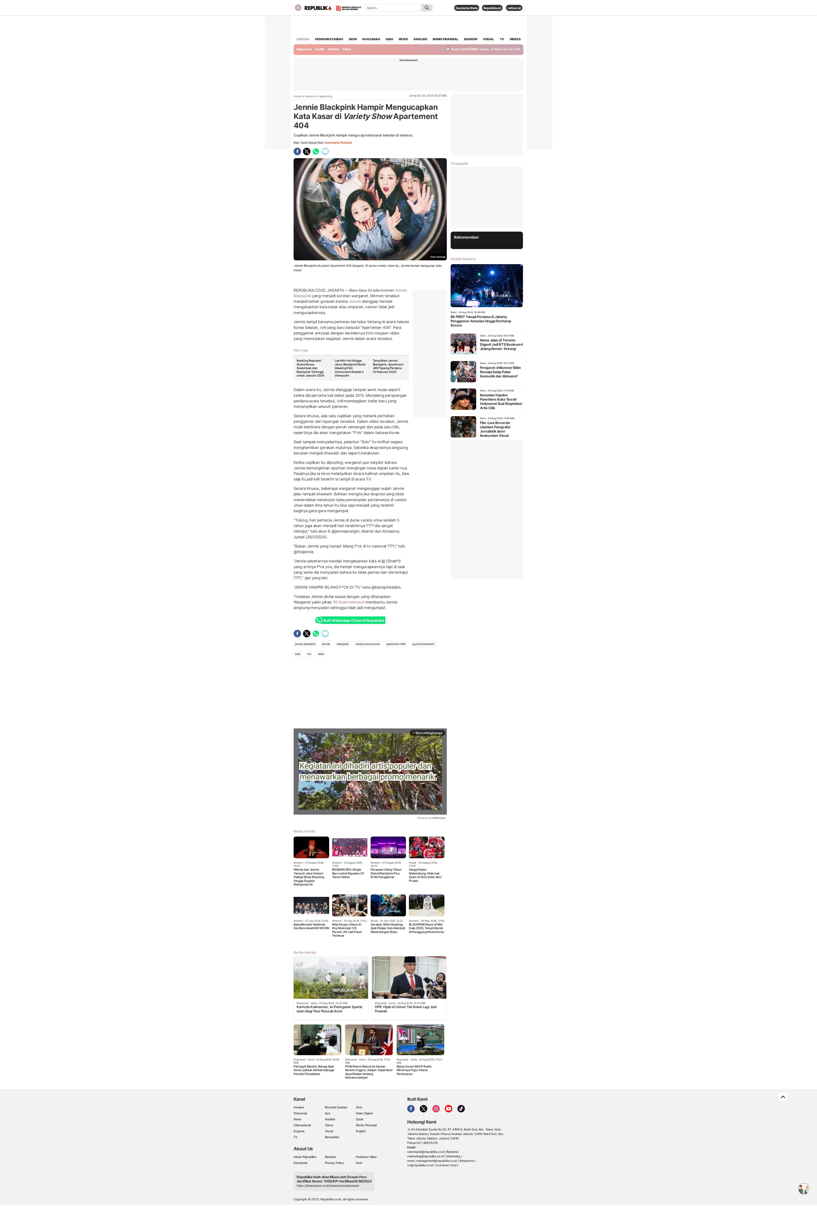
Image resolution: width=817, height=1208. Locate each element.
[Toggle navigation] (298, 7)
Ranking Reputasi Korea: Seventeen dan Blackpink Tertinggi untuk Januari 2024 (310, 368)
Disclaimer (301, 1163)
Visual (329, 1131)
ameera (302, 39)
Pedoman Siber (366, 1157)
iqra (389, 39)
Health (319, 49)
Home (297, 96)
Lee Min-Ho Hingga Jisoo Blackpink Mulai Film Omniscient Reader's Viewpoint (350, 368)
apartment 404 (396, 644)
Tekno (347, 49)
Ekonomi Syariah (329, 39)
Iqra (327, 1113)
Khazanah (300, 1113)
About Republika (305, 1157)
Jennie (355, 301)
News (297, 1119)
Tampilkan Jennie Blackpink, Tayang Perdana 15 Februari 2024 (388, 366)
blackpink (343, 644)
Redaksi (330, 1157)
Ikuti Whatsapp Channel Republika (353, 620)
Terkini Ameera (463, 259)
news (403, 39)
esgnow (470, 39)
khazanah (371, 39)
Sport (359, 1119)
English (361, 1131)
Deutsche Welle (467, 8)
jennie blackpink (305, 644)
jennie (326, 644)
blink (321, 654)
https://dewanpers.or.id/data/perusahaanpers (328, 1185)
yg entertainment (423, 644)
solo (297, 654)
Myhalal (333, 49)
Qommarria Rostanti (338, 142)
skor (353, 39)
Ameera (310, 96)
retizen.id (514, 8)
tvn (309, 654)
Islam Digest (364, 1113)
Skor (359, 1107)
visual (488, 39)
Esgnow (299, 1131)
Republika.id (492, 8)
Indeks (515, 39)
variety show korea (368, 644)
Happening (304, 49)
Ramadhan (332, 1137)
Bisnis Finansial (445, 39)
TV (502, 39)
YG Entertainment (349, 602)
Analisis (330, 1119)
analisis (420, 39)
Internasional (302, 1125)
